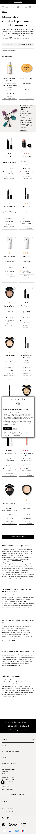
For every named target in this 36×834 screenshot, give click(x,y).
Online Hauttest (18, 2)
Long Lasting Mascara (9, 453)
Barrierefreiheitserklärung (9, 812)
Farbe (9, 44)
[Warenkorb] (33, 7)
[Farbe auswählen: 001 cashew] (23, 253)
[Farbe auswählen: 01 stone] (9, 500)
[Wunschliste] (29, 7)
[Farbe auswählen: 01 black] (8, 153)
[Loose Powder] (26, 490)
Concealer (26, 206)
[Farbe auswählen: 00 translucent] (9, 203)
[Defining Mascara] (26, 292)
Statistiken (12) (25, 432)
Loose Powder (26, 503)
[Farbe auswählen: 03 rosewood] (26, 153)
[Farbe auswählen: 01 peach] (23, 450)
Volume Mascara (9, 157)
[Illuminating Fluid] (9, 243)
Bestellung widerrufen (18, 794)
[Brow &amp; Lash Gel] (9, 193)
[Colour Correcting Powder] (26, 390)
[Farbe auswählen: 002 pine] (25, 253)
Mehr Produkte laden (18, 537)
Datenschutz (5, 805)
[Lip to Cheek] (26, 143)
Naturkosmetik (24, 726)
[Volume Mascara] (9, 143)
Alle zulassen (7, 428)
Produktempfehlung (25, 44)
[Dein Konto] (26, 7)
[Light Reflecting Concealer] (26, 342)
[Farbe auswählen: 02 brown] (10, 153)
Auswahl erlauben (17, 435)
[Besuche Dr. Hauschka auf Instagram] (8, 818)
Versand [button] (13, 98)
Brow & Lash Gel (9, 206)
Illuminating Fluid (9, 256)
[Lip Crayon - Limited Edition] (26, 440)
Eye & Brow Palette (9, 503)
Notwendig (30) (8, 432)
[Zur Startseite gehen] (18, 7)
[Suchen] (7, 7)
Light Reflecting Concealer (26, 356)
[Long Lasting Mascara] (9, 440)
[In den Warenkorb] (9, 101)
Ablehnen (15, 428)
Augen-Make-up (16, 559)
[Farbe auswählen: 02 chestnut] (27, 203)
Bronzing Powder (9, 306)
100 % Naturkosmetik (22, 626)
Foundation (26, 256)
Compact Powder (9, 356)
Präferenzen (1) (17, 432)
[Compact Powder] (9, 342)
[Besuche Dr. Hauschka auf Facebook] (2, 818)
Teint (9, 566)
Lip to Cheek (26, 157)
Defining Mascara (26, 306)
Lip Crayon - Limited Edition (26, 454)
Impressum (5, 801)
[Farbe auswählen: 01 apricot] (24, 153)
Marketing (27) (8, 435)
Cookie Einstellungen (7, 808)
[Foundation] (26, 243)
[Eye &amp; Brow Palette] (9, 490)
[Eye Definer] (9, 390)
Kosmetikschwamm (26, 78)
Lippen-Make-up (9, 570)
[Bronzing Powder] (9, 292)
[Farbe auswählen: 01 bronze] (9, 302)
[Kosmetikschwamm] (26, 68)
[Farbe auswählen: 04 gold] (28, 153)
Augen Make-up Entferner (9, 79)
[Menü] (3, 7)
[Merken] (15, 63)
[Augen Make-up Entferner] (9, 68)
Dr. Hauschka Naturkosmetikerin (25, 682)
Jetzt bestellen (23, 130)
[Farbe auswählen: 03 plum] (10, 450)
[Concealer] (26, 193)
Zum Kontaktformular (8, 789)
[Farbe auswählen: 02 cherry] (25, 450)
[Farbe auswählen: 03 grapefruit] (27, 450)
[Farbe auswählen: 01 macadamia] (25, 203)
